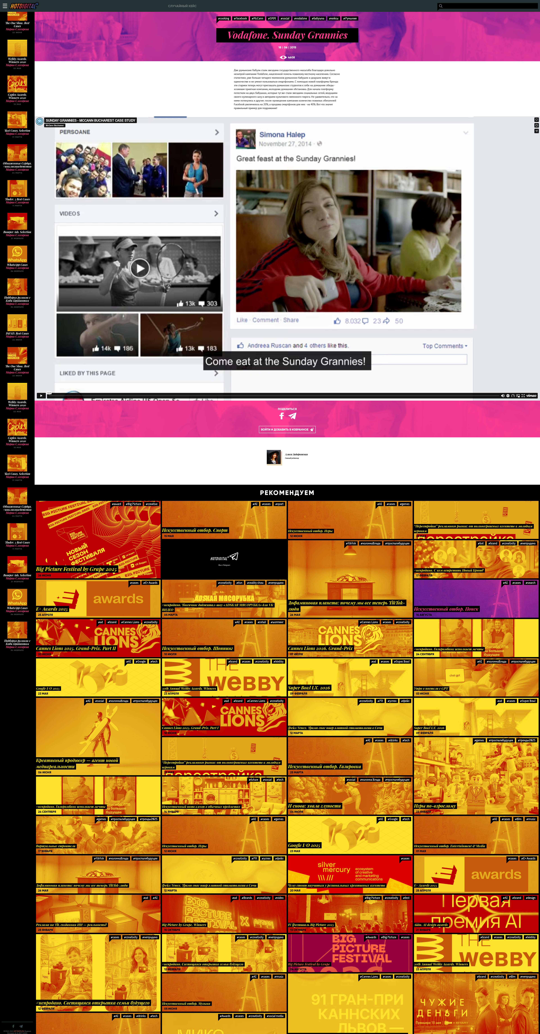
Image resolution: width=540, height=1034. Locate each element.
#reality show (255, 583)
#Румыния (350, 18)
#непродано (528, 543)
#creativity (509, 543)
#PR (380, 701)
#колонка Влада (370, 780)
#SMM (272, 18)
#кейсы (333, 18)
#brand (492, 543)
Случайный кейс (182, 6)
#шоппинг (277, 622)
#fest (406, 898)
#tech (154, 661)
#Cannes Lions (130, 622)
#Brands (247, 898)
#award (116, 504)
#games (405, 504)
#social (285, 18)
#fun (239, 583)
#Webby (279, 661)
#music (531, 819)
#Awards (371, 937)
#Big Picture (133, 504)
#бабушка (318, 18)
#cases (266, 504)
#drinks (393, 740)
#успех (392, 701)
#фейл (405, 701)
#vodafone (300, 18)
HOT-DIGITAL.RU (19, 1031)
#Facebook (240, 18)
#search (531, 583)
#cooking (223, 18)
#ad (100, 622)
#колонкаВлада (370, 543)
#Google (141, 661)
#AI (255, 504)
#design (531, 898)
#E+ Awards (150, 583)
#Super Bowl (402, 661)
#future (253, 780)
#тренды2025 (527, 740)
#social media (275, 1016)
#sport (279, 504)
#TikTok (351, 543)
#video (279, 898)
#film (518, 819)
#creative (152, 504)
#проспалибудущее (397, 543)
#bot (481, 543)
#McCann (257, 18)
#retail (262, 622)
